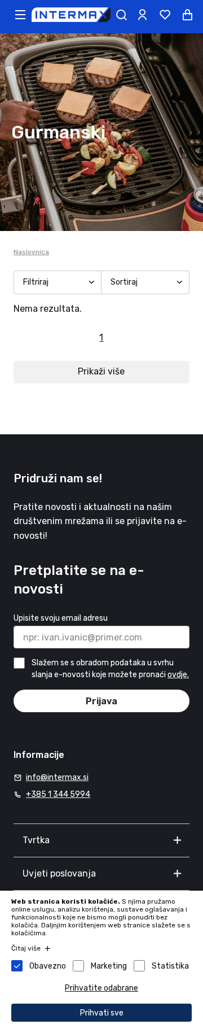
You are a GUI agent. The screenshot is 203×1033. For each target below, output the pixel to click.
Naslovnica (31, 252)
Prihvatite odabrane (101, 988)
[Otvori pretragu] (121, 14)
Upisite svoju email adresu (61, 618)
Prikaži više (101, 371)
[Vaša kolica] (187, 15)
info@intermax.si (57, 777)
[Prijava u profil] (142, 15)
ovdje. (178, 674)
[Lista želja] (165, 15)
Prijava (101, 701)
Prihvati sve (101, 1013)
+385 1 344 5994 (58, 794)
